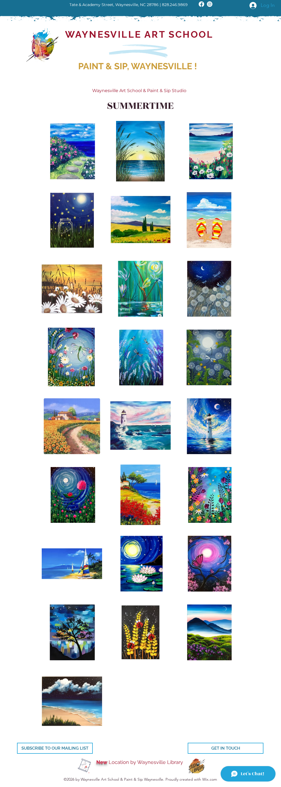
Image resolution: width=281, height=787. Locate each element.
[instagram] (209, 4)
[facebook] (201, 4)
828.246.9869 (175, 4)
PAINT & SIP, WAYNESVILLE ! (137, 66)
